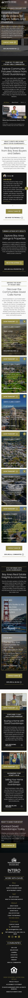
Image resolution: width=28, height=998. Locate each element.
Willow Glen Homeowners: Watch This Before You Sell (14, 120)
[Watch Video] (24, 321)
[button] (25, 117)
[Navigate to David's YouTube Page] (16, 937)
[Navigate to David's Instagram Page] (12, 937)
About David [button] (15, 102)
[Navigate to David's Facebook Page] (9, 937)
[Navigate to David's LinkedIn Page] (19, 937)
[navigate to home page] (14, 861)
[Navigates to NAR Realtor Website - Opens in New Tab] (14, 970)
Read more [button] (6, 201)
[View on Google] (4, 175)
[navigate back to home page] (8, 2)
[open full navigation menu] (26, 2)
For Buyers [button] (24, 102)
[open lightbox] (14, 701)
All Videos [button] (6, 102)
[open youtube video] (24, 321)
